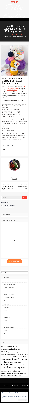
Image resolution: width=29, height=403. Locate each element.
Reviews (6, 323)
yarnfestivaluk (14, 375)
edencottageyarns (5, 354)
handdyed (17, 354)
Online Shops (19, 86)
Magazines (6, 314)
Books (5, 281)
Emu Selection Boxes (12, 90)
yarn (11, 375)
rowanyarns (3, 369)
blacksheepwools (4, 346)
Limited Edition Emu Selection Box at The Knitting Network (12, 80)
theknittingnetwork (23, 369)
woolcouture (18, 373)
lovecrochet (12, 367)
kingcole (21, 356)
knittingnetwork (6, 364)
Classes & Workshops (9, 294)
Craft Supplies (7, 304)
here (25, 100)
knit (24, 356)
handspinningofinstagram (6, 356)
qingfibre (23, 367)
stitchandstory (14, 369)
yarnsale (19, 375)
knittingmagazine (10, 362)
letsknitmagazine (15, 364)
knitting (4, 362)
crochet (15, 346)
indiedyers (18, 356)
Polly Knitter (14, 11)
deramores (13, 352)
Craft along (6, 300)
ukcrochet (13, 371)
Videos (5, 330)
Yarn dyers (6, 333)
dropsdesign (18, 352)
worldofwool (7, 375)
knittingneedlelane (18, 362)
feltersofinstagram (12, 354)
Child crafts (6, 291)
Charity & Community (9, 287)
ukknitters (21, 371)
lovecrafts (5, 367)
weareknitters (5, 373)
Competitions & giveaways (10, 297)
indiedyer (13, 356)
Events (5, 310)
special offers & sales (9, 327)
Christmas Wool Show (9, 207)
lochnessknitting (21, 364)
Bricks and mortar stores (9, 284)
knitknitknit (3, 359)
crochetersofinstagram (10, 349)
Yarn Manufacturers (8, 337)
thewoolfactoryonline (5, 371)
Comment (5, 88)
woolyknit (3, 375)
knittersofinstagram (18, 359)
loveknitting (18, 367)
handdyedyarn (23, 354)
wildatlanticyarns (12, 373)
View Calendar (3, 210)
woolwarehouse (23, 373)
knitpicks (8, 359)
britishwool (10, 346)
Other (5, 320)
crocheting (5, 352)
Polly (12, 86)
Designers (6, 307)
